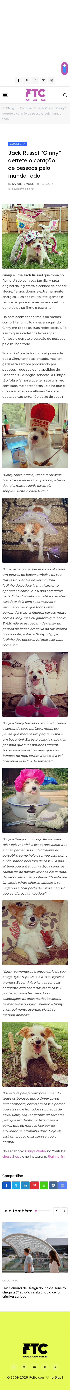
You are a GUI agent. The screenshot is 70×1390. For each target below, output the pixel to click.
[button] (56, 1210)
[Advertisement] (35, 37)
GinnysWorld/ (35, 1151)
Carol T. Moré (23, 183)
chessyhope (11, 1156)
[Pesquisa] (65, 95)
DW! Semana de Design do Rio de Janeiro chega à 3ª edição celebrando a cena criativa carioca (34, 1292)
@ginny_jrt (56, 1156)
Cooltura (10, 1280)
